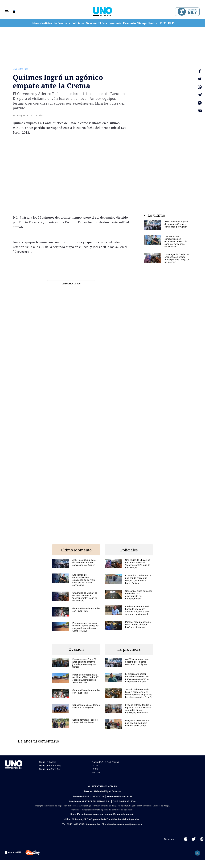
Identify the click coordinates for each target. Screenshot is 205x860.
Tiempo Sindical (147, 23)
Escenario (129, 23)
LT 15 (171, 23)
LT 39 (163, 23)
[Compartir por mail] (200, 111)
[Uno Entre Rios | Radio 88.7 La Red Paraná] (186, 12)
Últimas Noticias (41, 23)
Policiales (78, 23)
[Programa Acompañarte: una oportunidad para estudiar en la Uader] (129, 724)
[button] (7, 11)
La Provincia (62, 23)
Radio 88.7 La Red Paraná (105, 762)
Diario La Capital (47, 762)
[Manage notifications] (197, 853)
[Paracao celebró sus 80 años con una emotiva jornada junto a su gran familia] (76, 663)
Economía (114, 23)
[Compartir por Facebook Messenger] (200, 103)
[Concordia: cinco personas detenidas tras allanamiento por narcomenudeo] (129, 595)
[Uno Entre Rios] (102, 11)
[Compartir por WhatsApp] (200, 87)
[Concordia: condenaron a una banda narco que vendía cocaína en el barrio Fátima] (129, 579)
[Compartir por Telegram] (200, 95)
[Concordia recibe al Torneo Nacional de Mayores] (76, 708)
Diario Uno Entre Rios (50, 765)
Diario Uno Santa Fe (49, 769)
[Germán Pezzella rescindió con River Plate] (76, 612)
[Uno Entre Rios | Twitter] (194, 839)
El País (102, 23)
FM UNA (96, 772)
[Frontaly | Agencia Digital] (30, 852)
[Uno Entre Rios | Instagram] (202, 839)
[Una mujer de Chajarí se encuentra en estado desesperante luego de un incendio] (168, 258)
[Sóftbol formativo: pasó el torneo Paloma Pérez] (76, 723)
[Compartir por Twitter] (200, 79)
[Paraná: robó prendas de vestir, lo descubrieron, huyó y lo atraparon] (129, 625)
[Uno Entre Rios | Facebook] (186, 839)
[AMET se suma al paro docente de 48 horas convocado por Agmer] (168, 225)
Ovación (91, 23)
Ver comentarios (71, 284)
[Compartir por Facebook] (200, 71)
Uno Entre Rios (20, 69)
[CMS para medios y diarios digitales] (13, 852)
